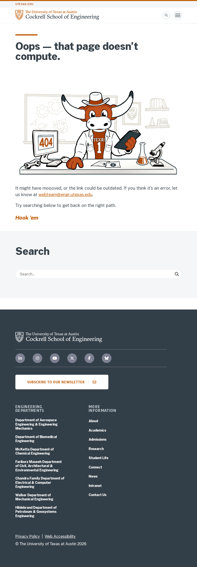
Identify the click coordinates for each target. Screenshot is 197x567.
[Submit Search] (177, 274)
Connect (95, 467)
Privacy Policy (27, 536)
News (93, 476)
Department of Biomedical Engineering (36, 439)
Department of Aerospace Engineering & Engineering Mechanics (36, 424)
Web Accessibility (60, 536)
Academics (97, 430)
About (93, 421)
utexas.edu (24, 4)
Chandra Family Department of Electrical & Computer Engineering (39, 482)
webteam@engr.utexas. (61, 194)
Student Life (98, 458)
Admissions (97, 439)
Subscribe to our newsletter (56, 382)
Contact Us (97, 495)
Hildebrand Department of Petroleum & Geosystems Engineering (36, 512)
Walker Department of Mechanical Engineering (34, 497)
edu (88, 194)
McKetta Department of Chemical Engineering (34, 451)
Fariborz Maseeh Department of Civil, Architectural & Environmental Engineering (38, 466)
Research (96, 449)
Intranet (95, 486)
